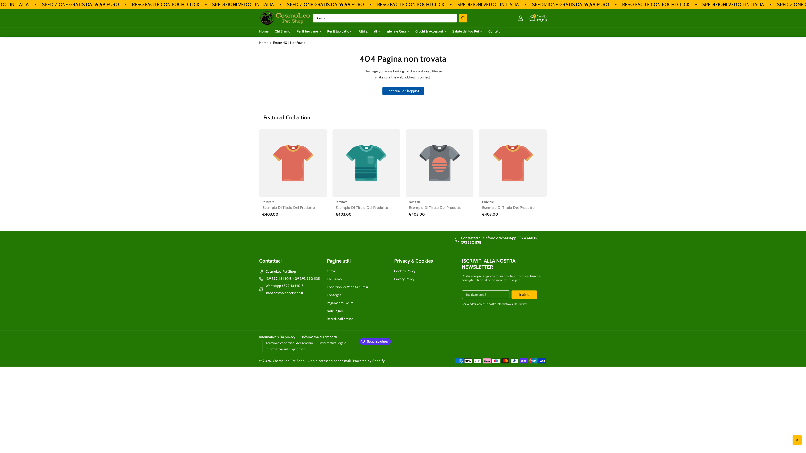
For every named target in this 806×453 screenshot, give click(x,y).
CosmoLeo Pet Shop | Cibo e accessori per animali (312, 361)
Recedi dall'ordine (340, 319)
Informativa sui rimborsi (319, 337)
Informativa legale (332, 343)
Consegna (334, 295)
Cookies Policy (404, 271)
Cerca (331, 271)
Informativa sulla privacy (277, 337)
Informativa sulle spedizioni (286, 349)
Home (263, 43)
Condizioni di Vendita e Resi (347, 287)
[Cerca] (463, 18)
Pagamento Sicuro (340, 303)
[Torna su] (797, 440)
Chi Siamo (334, 279)
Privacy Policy (404, 279)
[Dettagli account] (520, 18)
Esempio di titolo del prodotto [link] (288, 207)
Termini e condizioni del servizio (289, 343)
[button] (538, 18)
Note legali (335, 311)
